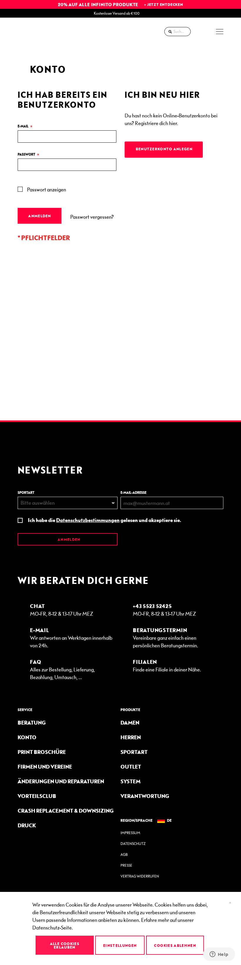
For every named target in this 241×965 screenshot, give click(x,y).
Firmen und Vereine (45, 766)
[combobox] (177, 31)
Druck (27, 825)
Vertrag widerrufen (139, 876)
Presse (126, 865)
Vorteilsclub (37, 796)
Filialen (145, 662)
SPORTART (26, 492)
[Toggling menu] (219, 31)
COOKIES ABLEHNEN (175, 945)
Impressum (130, 833)
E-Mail (39, 630)
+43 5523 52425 (152, 606)
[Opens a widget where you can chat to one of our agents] (219, 954)
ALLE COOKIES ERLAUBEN (64, 945)
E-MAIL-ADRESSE (133, 492)
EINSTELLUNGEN (120, 945)
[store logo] (34, 31)
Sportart (134, 752)
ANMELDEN (69, 539)
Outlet (130, 766)
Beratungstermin (160, 630)
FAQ (35, 662)
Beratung (32, 722)
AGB (124, 854)
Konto (27, 737)
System (130, 781)
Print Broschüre (42, 752)
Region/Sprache (136, 820)
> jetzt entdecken (163, 4)
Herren (130, 737)
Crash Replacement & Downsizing (66, 810)
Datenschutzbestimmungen (88, 520)
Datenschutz (132, 844)
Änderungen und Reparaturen (61, 781)
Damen (129, 722)
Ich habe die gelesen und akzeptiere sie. (104, 520)
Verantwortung (144, 796)
